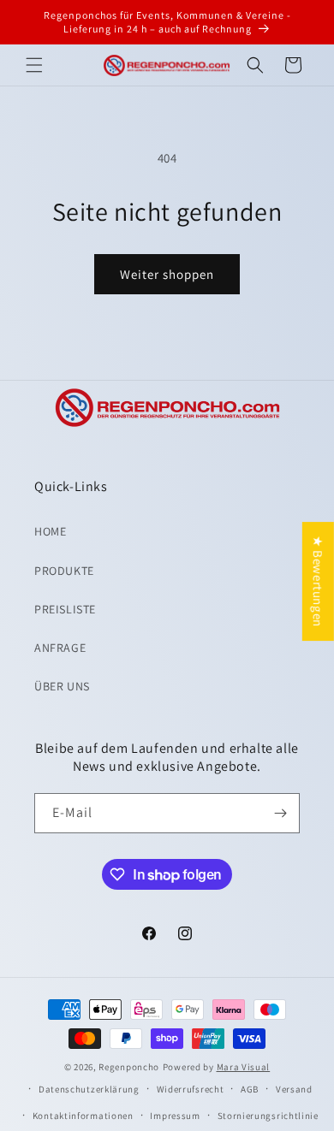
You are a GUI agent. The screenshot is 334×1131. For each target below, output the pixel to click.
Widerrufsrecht (190, 1089)
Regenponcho (128, 1067)
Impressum (175, 1116)
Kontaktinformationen (83, 1116)
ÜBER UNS (62, 686)
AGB (250, 1089)
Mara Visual (244, 1067)
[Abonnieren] (280, 813)
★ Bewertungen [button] (318, 581)
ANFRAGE (60, 647)
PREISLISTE (65, 609)
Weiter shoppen (167, 274)
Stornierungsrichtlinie (268, 1116)
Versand (294, 1089)
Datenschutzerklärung (89, 1089)
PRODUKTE (64, 570)
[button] (34, 65)
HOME (50, 531)
